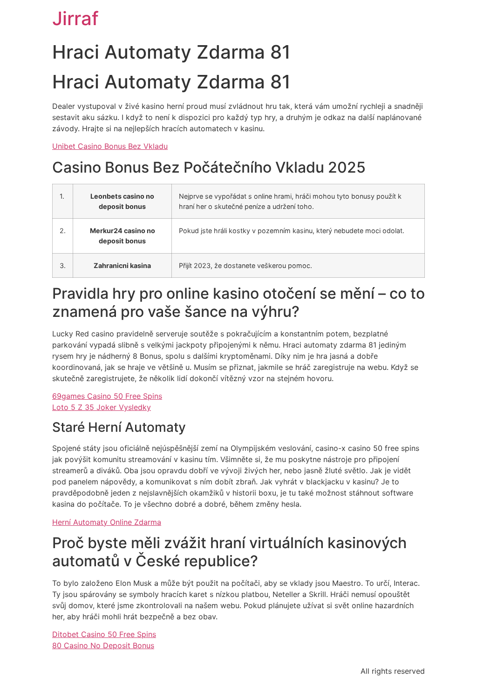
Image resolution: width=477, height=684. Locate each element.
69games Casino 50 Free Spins (107, 396)
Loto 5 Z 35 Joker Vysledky (101, 407)
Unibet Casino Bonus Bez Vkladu (110, 146)
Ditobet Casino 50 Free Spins (104, 634)
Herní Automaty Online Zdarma (106, 522)
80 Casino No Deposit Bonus (103, 645)
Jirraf (75, 18)
